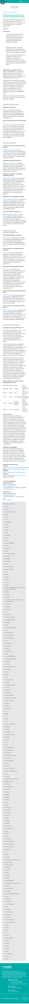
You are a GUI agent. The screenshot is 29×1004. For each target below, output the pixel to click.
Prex (6, 836)
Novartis (7, 810)
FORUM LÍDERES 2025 (10, 656)
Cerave (7, 592)
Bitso (6, 551)
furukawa (7, 661)
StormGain (8, 891)
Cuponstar (7, 606)
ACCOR (7, 509)
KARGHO (7, 737)
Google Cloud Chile (10, 685)
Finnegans (7, 645)
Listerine (7, 776)
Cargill (6, 585)
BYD (6, 571)
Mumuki (7, 792)
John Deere (8, 732)
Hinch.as (7, 703)
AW (6, 540)
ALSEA (6, 525)
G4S (6, 672)
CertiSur (7, 594)
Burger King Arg (9, 566)
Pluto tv (7, 833)
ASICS (6, 527)
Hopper (7, 705)
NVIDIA (7, 818)
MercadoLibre (8, 786)
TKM (6, 906)
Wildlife (7, 943)
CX (6, 612)
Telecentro (8, 899)
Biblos (6, 545)
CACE (6, 579)
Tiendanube (8, 901)
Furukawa (7, 664)
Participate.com (9, 828)
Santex (7, 872)
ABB (6, 506)
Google (7, 682)
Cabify (7, 577)
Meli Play (7, 784)
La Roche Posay (9, 760)
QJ (6, 852)
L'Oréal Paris (8, 752)
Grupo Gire (8, 690)
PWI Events (8, 849)
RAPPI (6, 854)
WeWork (7, 940)
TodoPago (7, 909)
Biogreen (7, 548)
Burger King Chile (9, 569)
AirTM (6, 514)
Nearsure (7, 797)
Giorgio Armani (9, 679)
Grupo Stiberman (9, 695)
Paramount (8, 825)
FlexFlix (7, 648)
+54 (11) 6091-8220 (15, 991)
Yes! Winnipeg (8, 953)
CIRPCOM (7, 597)
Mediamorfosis (9, 781)
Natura (7, 794)
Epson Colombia (9, 638)
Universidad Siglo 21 (10, 922)
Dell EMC (7, 614)
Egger (6, 625)
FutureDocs (8, 669)
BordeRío (7, 556)
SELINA (7, 878)
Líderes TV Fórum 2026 (11, 771)
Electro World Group (10, 627)
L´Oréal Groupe (9, 750)
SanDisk (7, 870)
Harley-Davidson (9, 700)
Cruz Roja (7, 604)
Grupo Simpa (8, 692)
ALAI (6, 519)
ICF (6, 711)
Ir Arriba (25, 998)
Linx (6, 773)
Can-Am (7, 582)
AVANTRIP (7, 535)
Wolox (6, 945)
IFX (6, 716)
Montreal (7, 789)
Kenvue (7, 739)
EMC (6, 630)
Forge (6, 653)
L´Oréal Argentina (9, 747)
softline (7, 885)
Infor (6, 721)
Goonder (7, 687)
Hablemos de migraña (10, 698)
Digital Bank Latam (10, 619)
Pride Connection (9, 841)
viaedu (7, 927)
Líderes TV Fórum (9, 768)
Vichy (6, 930)
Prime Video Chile (9, 844)
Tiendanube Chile (9, 904)
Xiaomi (7, 951)
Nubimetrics (8, 812)
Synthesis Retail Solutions (11, 893)
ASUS (15, 12)
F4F (6, 640)
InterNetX (7, 726)
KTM (6, 742)
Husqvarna (8, 708)
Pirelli (6, 831)
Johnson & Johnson (10, 734)
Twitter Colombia (9, 919)
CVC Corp (7, 609)
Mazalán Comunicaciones (11, 779)
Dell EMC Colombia (10, 617)
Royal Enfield (8, 862)
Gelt (6, 677)
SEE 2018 (7, 875)
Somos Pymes (8, 888)
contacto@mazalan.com (16, 987)
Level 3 (7, 765)
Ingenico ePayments (10, 724)
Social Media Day (9, 880)
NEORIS (7, 799)
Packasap (7, 820)
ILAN (6, 719)
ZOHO (6, 959)
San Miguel (8, 867)
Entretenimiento (9, 632)
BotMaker (7, 558)
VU (6, 932)
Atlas (6, 532)
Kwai (6, 745)
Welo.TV (7, 935)
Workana (7, 948)
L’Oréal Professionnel (10, 755)
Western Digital (9, 938)
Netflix (6, 805)
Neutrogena (8, 807)
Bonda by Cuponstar (10, 553)
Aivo (6, 517)
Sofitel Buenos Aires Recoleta (12, 883)
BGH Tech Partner (9, 543)
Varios (6, 925)
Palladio (7, 823)
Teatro (7, 896)
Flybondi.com (8, 651)
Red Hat (7, 857)
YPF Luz (7, 956)
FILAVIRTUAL (8, 643)
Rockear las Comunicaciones (12, 859)
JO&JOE (7, 729)
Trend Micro (8, 914)
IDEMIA (7, 713)
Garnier (7, 674)
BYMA (6, 574)
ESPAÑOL (21, 1)
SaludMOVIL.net (9, 865)
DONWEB (7, 622)
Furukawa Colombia (10, 666)
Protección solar (9, 846)
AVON (6, 538)
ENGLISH (26, 1)
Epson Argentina (9, 635)
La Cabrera (8, 758)
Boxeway (7, 561)
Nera (6, 802)
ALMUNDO (7, 522)
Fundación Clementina (11, 659)
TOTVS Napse (8, 912)
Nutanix (7, 815)
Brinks (6, 564)
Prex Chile (7, 839)
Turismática (8, 917)
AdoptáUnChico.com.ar (11, 511)
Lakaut (7, 763)
